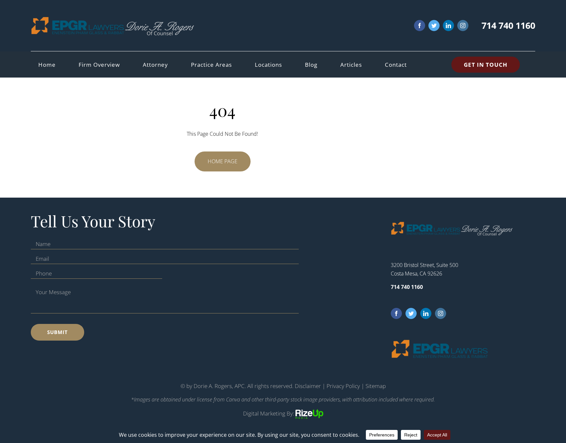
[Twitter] (411, 313)
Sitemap (376, 386)
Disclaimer (308, 386)
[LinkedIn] (425, 313)
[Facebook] (396, 313)
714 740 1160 (508, 25)
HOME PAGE (222, 161)
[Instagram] (440, 313)
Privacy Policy (343, 386)
